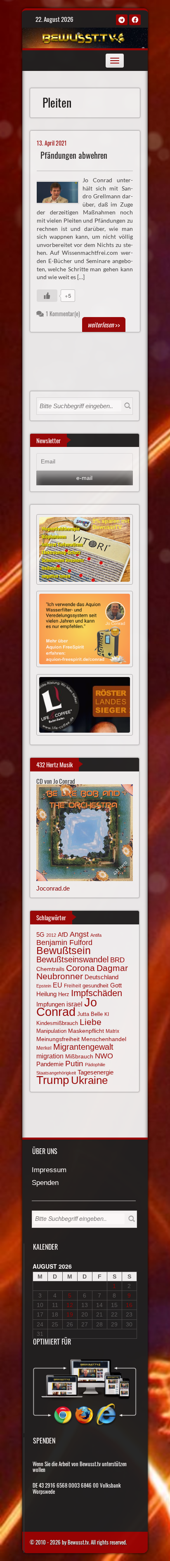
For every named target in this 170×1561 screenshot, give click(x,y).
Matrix (112, 1031)
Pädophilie (95, 1064)
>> (103, 324)
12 (69, 1305)
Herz (63, 994)
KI (106, 1014)
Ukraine (89, 1080)
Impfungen (50, 1004)
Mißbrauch (79, 1056)
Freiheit (72, 986)
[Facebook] (135, 19)
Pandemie (50, 1064)
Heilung (46, 994)
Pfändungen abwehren (73, 155)
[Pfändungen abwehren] (61, 191)
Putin (74, 1063)
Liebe (91, 1022)
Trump (52, 1080)
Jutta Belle (90, 1014)
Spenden (45, 1183)
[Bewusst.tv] (83, 37)
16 (129, 1305)
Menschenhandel (103, 1039)
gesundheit (96, 986)
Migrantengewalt (83, 1046)
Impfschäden (96, 993)
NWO (104, 1055)
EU (57, 985)
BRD (117, 960)
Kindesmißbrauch (57, 1023)
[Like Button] (47, 295)
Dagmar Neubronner (82, 972)
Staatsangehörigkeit (56, 1072)
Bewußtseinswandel (72, 959)
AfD (63, 934)
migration (50, 1056)
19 (69, 1314)
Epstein (43, 985)
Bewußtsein (63, 950)
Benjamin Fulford (64, 942)
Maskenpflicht (86, 1030)
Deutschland (101, 977)
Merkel (44, 1048)
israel (74, 1004)
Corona (80, 968)
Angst (79, 934)
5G (40, 934)
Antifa (96, 935)
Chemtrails (50, 969)
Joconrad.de (53, 888)
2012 (51, 935)
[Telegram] (122, 19)
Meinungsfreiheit (58, 1039)
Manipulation (51, 1031)
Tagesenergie (95, 1072)
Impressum (49, 1170)
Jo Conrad (66, 1006)
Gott (116, 985)
